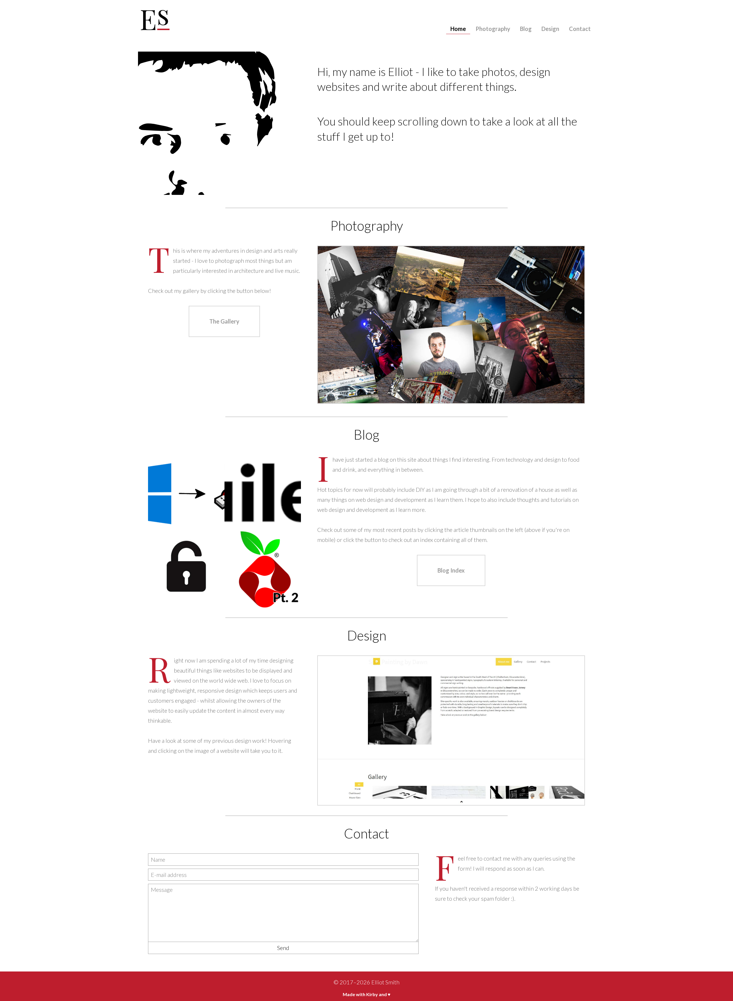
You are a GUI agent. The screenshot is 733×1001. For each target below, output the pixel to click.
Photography (493, 28)
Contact (580, 28)
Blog (526, 28)
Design (550, 28)
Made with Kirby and (367, 994)
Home (458, 28)
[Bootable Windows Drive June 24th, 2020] (186, 493)
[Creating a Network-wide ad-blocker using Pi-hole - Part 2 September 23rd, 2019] (262, 569)
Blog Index (451, 570)
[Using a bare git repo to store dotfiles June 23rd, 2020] (262, 493)
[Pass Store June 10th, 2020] (186, 569)
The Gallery (224, 321)
